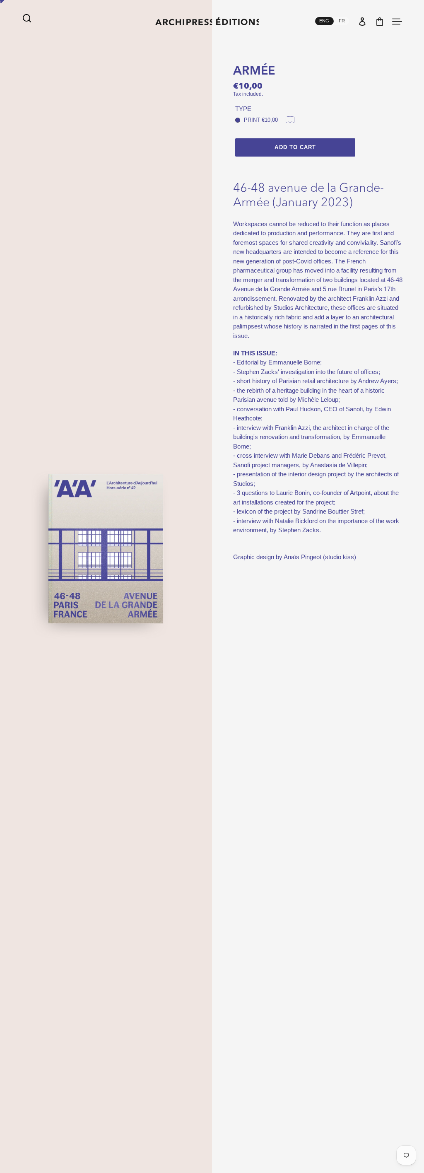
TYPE (243, 108)
